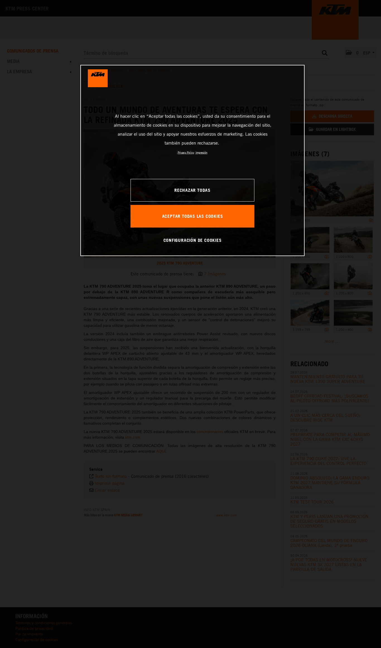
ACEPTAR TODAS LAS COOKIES (192, 216)
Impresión (202, 152)
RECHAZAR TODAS (192, 190)
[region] (192, 160)
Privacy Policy (186, 152)
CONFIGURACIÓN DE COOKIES (192, 240)
